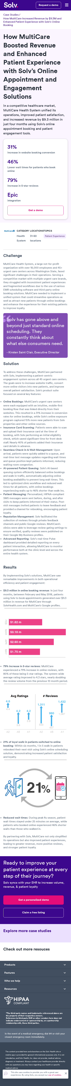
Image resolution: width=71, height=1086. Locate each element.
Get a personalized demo (33, 900)
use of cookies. (54, 1075)
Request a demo (48, 5)
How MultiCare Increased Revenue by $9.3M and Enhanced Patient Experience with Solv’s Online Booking (32, 22)
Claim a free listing (33, 912)
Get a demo (35, 210)
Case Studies (11, 14)
